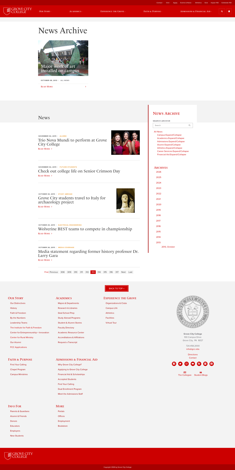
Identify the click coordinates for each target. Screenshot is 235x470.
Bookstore (63, 426)
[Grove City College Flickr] (205, 364)
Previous (54, 272)
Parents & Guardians (19, 411)
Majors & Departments (68, 303)
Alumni (63, 136)
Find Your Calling (18, 364)
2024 (158, 182)
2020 (158, 204)
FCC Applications (18, 347)
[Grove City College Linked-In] (211, 364)
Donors (13, 421)
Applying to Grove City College (73, 369)
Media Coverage (66, 247)
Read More (44, 148)
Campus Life (112, 308)
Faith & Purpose (20, 359)
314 (99, 272)
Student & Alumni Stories (70, 322)
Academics (64, 298)
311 (81, 272)
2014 (158, 237)
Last (130, 272)
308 (62, 272)
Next (123, 272)
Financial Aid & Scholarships (71, 374)
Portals (61, 411)
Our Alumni (15, 342)
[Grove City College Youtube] (193, 364)
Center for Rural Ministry (21, 337)
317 (116, 272)
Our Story (15, 298)
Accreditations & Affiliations (71, 337)
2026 (158, 172)
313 (93, 272)
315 (105, 272)
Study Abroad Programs (69, 318)
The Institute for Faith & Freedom (26, 327)
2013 (158, 242)
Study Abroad (65, 194)
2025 (158, 177)
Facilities (110, 318)
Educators (15, 426)
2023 (158, 188)
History (13, 308)
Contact (193, 357)
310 (75, 272)
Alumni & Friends (18, 416)
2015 (158, 231)
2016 (158, 226)
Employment (64, 421)
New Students (17, 435)
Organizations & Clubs (116, 303)
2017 (158, 220)
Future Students (68, 167)
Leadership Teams (18, 322)
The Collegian (184, 375)
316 (111, 272)
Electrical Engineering (70, 225)
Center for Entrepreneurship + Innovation (29, 332)
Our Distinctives (17, 303)
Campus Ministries (19, 374)
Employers (15, 431)
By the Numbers (17, 318)
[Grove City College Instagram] (186, 364)
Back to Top (116, 288)
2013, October (168, 247)
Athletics (198, 3)
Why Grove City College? (70, 364)
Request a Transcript (67, 342)
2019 (158, 210)
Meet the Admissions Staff (70, 394)
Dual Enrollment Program (70, 389)
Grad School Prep (66, 313)
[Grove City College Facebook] (174, 364)
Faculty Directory (66, 327)
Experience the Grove (119, 298)
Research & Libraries (67, 308)
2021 (158, 199)
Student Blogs (201, 375)
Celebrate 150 (226, 3)
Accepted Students (67, 379)
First (46, 272)
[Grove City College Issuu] (199, 364)
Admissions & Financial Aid (77, 359)
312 (87, 272)
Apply (175, 3)
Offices (61, 416)
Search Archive (161, 121)
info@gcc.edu (192, 349)
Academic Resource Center (71, 332)
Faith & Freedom (18, 313)
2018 (158, 215)
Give (206, 3)
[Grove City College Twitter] (180, 364)
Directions (193, 354)
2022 (158, 193)
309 (69, 272)
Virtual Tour (111, 322)
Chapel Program (17, 369)
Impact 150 (215, 3)
